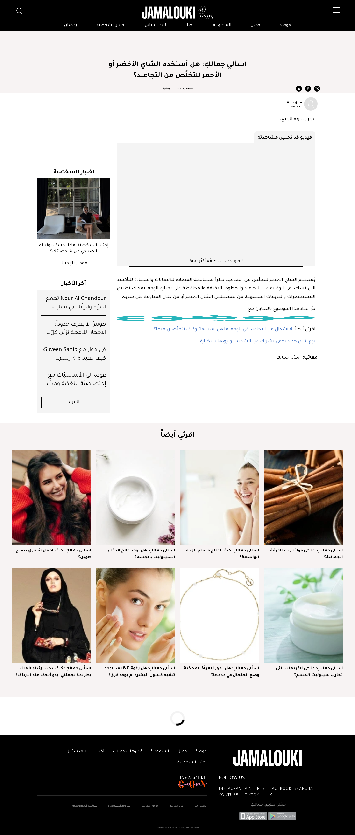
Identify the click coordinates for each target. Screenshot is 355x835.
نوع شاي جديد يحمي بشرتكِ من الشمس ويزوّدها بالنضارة (257, 341)
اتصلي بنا (201, 806)
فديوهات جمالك (127, 751)
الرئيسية (191, 88)
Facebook (280, 789)
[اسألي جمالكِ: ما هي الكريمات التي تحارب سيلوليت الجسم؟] (303, 615)
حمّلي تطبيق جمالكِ (268, 805)
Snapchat (304, 789)
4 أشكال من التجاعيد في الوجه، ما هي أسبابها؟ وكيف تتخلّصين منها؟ (223, 329)
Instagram (230, 789)
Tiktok (252, 795)
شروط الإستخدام (118, 806)
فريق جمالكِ (150, 806)
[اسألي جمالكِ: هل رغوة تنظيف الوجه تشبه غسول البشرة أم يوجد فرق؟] (135, 615)
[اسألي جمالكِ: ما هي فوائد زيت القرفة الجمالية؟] (303, 497)
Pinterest (256, 789)
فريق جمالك (293, 102)
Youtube (228, 795)
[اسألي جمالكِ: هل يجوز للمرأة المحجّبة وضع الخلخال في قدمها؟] (219, 615)
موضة (285, 25)
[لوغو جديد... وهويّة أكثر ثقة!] (216, 200)
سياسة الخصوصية (84, 806)
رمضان (70, 25)
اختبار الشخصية (111, 25)
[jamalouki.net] (177, 12)
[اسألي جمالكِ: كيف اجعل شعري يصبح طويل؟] (51, 497)
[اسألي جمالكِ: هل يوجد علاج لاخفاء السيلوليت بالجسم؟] (135, 497)
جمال (255, 25)
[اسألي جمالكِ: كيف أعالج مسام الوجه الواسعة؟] (219, 497)
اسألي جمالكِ (288, 357)
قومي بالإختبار (73, 263)
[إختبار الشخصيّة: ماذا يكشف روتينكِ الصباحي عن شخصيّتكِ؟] (73, 208)
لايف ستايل (155, 25)
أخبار (189, 25)
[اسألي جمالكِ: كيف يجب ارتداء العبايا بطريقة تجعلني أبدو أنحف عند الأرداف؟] (51, 615)
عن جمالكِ (176, 806)
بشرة (166, 88)
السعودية (222, 25)
